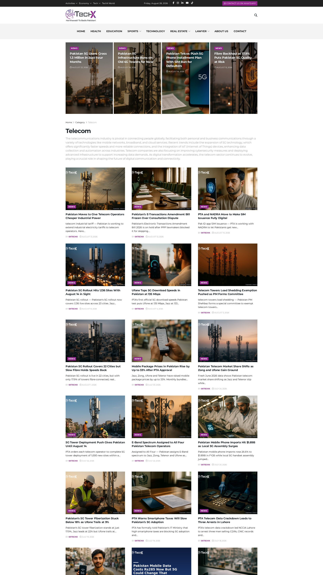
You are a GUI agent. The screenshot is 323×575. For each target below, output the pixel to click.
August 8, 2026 (89, 309)
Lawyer (201, 31)
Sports (133, 31)
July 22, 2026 (87, 461)
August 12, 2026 (156, 236)
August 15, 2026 (224, 67)
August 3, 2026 (221, 312)
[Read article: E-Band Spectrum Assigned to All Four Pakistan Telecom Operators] (161, 417)
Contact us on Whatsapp (241, 3)
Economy (84, 3)
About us (221, 31)
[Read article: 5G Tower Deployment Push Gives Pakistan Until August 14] (95, 417)
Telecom (92, 122)
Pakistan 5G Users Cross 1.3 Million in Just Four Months (88, 58)
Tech (95, 3)
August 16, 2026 (176, 71)
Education (114, 31)
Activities (70, 3)
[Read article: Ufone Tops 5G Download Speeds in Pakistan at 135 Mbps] (161, 265)
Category (80, 122)
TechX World (108, 3)
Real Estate (178, 31)
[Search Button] (255, 15)
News (74, 48)
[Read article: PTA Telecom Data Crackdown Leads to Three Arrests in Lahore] (227, 493)
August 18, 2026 (128, 67)
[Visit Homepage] (81, 15)
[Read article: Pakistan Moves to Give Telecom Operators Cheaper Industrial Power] (95, 189)
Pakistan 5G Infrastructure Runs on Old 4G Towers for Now (135, 58)
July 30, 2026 (154, 385)
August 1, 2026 (88, 385)
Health (96, 31)
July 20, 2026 (220, 464)
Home (81, 31)
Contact (240, 31)
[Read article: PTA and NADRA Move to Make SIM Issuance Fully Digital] (227, 189)
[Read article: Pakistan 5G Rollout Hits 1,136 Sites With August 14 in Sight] (95, 265)
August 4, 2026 (155, 309)
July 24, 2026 (220, 388)
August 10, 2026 (222, 233)
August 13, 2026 (89, 236)
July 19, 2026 (87, 537)
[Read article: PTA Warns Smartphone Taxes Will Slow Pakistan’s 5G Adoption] (161, 493)
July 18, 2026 (220, 541)
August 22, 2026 (80, 67)
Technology (155, 31)
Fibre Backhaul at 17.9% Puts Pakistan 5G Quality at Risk (233, 58)
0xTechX (73, 236)
